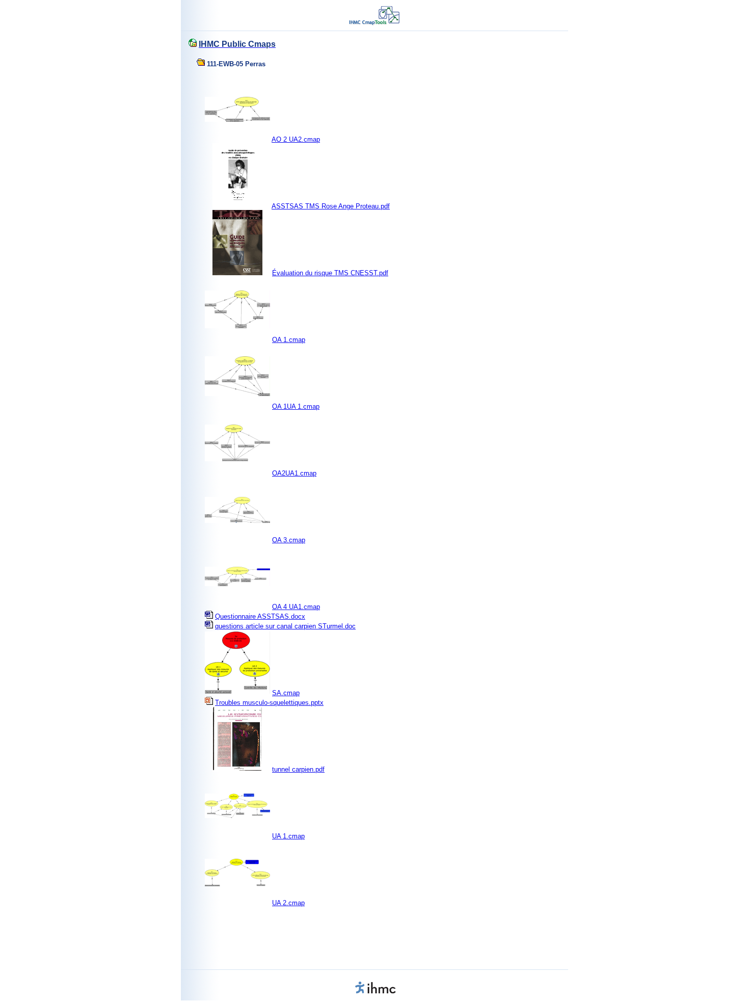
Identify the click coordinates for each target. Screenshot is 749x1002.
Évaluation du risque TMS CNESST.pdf (330, 273)
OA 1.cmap (288, 340)
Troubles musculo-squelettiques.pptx (269, 702)
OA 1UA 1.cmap (295, 406)
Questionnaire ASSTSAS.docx (260, 616)
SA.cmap (286, 693)
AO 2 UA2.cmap (296, 139)
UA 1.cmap (288, 836)
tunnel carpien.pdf (298, 769)
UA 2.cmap (288, 903)
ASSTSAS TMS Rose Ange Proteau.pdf (331, 206)
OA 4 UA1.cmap (296, 607)
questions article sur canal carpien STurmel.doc (285, 626)
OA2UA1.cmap (294, 473)
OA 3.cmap (288, 540)
